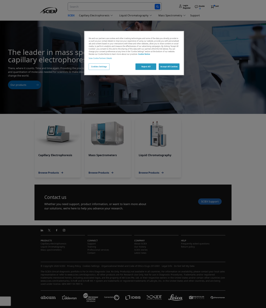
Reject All (146, 66)
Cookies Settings (99, 66)
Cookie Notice (144, 54)
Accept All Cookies (169, 66)
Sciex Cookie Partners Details (100, 58)
